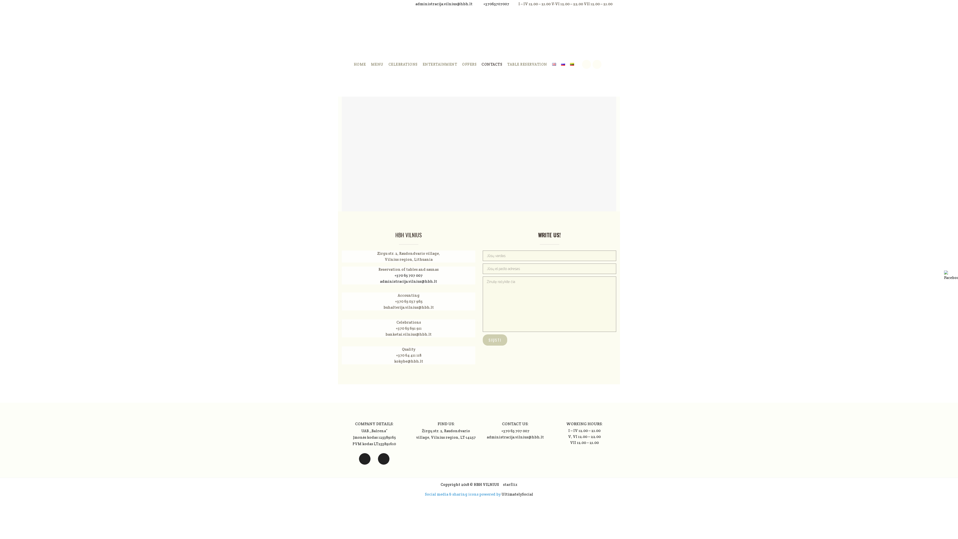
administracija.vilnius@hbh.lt (444, 3)
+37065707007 (496, 3)
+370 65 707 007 (408, 275)
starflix (510, 484)
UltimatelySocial (517, 494)
